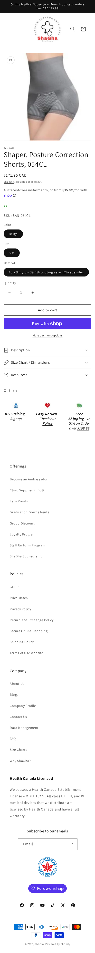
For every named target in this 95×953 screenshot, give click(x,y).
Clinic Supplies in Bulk (27, 490)
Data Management (24, 727)
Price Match (19, 598)
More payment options (48, 335)
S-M (12, 253)
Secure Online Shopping (29, 631)
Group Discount (22, 523)
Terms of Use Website (26, 653)
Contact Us (18, 717)
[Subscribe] (71, 844)
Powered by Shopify (57, 944)
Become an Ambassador (29, 479)
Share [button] (13, 390)
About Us (17, 683)
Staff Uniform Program (28, 545)
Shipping (9, 181)
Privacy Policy (20, 609)
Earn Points (19, 501)
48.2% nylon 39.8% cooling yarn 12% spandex (46, 272)
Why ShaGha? (20, 761)
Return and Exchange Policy (32, 620)
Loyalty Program (23, 534)
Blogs (14, 694)
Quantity (10, 283)
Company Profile (23, 706)
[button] (9, 29)
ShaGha (40, 944)
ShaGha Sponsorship (26, 556)
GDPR (14, 587)
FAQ (13, 738)
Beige (13, 234)
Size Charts (18, 749)
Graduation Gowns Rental (30, 512)
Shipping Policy (22, 642)
